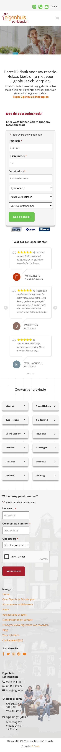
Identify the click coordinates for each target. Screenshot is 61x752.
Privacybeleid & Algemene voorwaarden (25, 625)
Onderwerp (10, 538)
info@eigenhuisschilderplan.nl (17, 690)
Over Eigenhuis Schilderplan (18, 599)
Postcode (15, 140)
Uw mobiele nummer (16, 523)
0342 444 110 (14, 681)
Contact (55, 6)
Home (5, 594)
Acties (5, 609)
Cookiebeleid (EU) (12, 640)
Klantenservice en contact (17, 619)
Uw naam (9, 508)
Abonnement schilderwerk (17, 604)
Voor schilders (10, 635)
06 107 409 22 (14, 686)
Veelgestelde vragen (14, 614)
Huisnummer (18, 156)
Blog (5, 630)
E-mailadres (17, 171)
